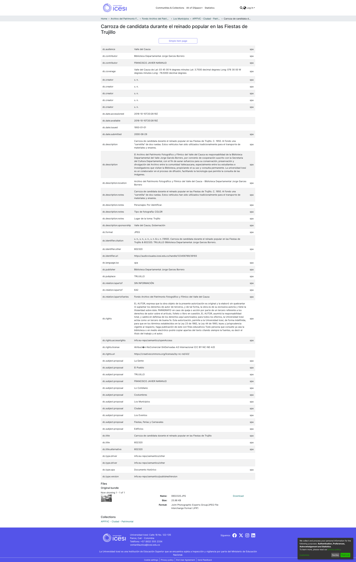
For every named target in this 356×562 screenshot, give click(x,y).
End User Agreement (185, 560)
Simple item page (178, 40)
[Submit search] (241, 7)
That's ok (345, 555)
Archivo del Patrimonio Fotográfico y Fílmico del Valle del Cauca (125, 18)
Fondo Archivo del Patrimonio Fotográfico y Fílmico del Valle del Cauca (156, 18)
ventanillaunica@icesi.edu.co (145, 544)
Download (238, 495)
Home (104, 18)
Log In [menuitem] (250, 7)
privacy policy (334, 549)
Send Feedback (205, 560)
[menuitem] (194, 8)
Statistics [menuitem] (209, 7)
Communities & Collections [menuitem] (170, 7)
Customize (304, 555)
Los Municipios (181, 18)
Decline (335, 555)
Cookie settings (151, 560)
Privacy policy (167, 560)
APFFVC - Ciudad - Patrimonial (206, 18)
